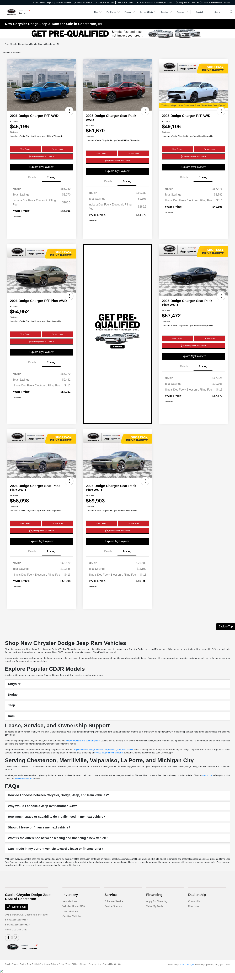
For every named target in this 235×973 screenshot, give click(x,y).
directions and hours (24, 778)
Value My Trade (154, 906)
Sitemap (83, 964)
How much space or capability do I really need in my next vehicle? (56, 816)
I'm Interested (57, 149)
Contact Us (18, 906)
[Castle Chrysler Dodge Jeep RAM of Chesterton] (18, 11)
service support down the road (108, 753)
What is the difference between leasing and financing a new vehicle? (58, 838)
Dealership (197, 895)
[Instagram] (15, 937)
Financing (154, 895)
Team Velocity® (186, 964)
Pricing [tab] (51, 177)
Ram (11, 716)
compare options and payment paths (83, 741)
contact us (207, 775)
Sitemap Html (95, 964)
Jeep (11, 705)
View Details (25, 149)
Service (110, 895)
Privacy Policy (57, 964)
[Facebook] (8, 937)
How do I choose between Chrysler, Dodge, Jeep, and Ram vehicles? (58, 795)
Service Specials (113, 906)
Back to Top (225, 626)
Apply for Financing (156, 901)
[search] (231, 12)
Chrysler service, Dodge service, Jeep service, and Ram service (103, 749)
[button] (69, 111)
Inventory (70, 895)
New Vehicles (69, 901)
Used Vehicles (70, 911)
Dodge (13, 694)
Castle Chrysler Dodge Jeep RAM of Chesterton (27, 964)
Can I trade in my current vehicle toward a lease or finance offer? (55, 848)
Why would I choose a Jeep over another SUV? (42, 806)
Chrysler (14, 684)
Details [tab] (32, 177)
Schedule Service (113, 901)
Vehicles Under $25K (73, 906)
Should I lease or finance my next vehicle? (39, 827)
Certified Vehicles (71, 916)
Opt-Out (117, 964)
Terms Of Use (72, 964)
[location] (137, 3)
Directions (193, 906)
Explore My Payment (41, 166)
